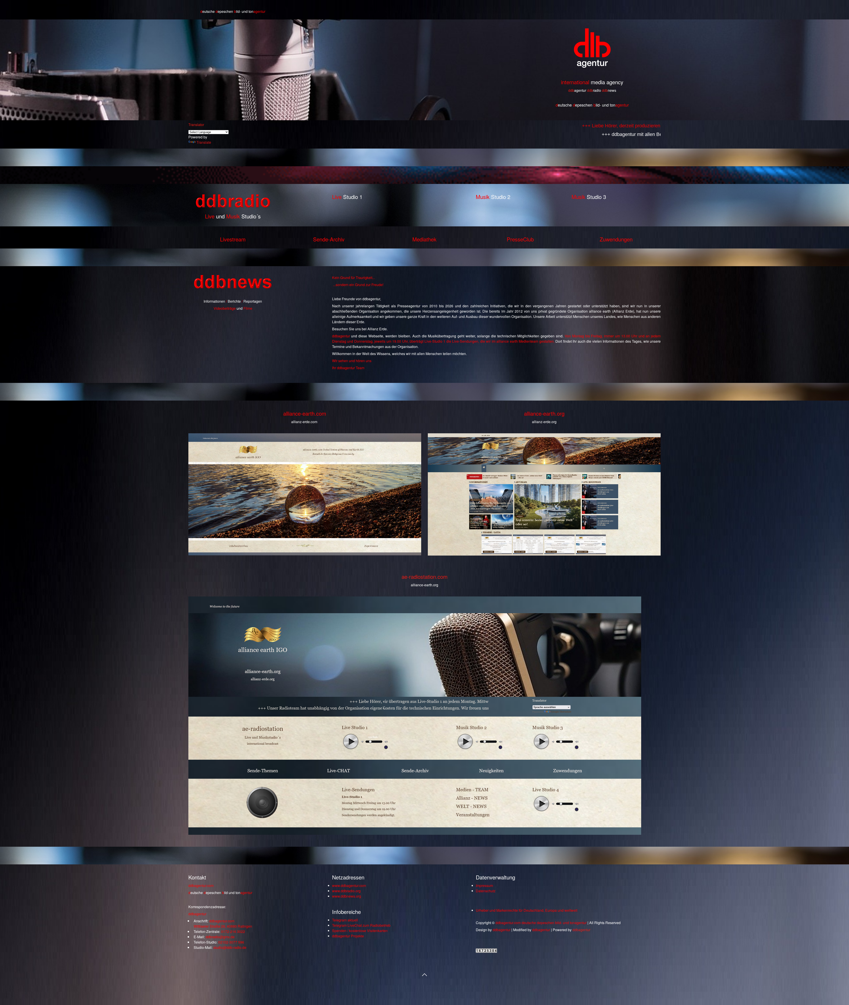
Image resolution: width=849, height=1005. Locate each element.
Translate (204, 142)
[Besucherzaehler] (486, 951)
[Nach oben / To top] (424, 974)
